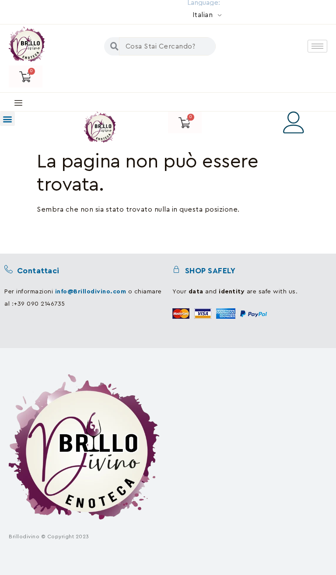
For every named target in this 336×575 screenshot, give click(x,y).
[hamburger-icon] (317, 46)
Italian (202, 14)
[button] (7, 119)
